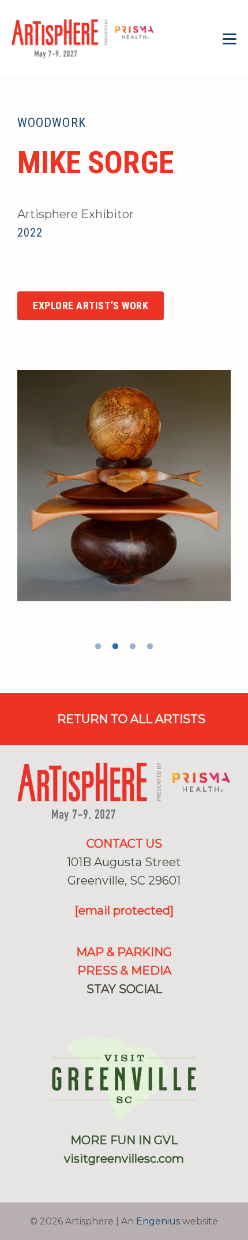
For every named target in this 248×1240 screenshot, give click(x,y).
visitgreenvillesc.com (124, 1159)
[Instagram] (23, 273)
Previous (8, 499)
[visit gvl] (124, 1077)
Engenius (158, 1221)
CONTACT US (124, 844)
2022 (30, 232)
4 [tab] (150, 647)
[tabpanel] (124, 485)
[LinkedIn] (143, 1012)
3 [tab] (132, 647)
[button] (229, 39)
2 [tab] (115, 647)
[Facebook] (105, 1012)
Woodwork (51, 122)
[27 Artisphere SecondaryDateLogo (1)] (83, 39)
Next (239, 499)
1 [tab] (98, 647)
